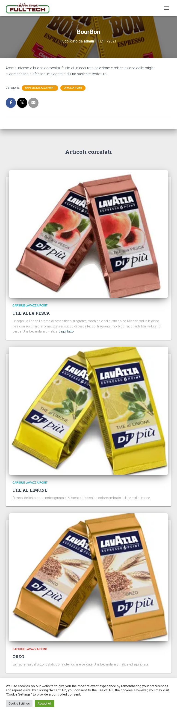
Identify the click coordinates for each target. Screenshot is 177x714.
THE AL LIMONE (29, 490)
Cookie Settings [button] (19, 703)
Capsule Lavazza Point (40, 88)
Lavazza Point (73, 88)
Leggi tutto (66, 331)
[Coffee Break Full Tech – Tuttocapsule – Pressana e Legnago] (29, 8)
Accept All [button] (44, 703)
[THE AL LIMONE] (88, 410)
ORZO (18, 656)
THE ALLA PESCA (31, 313)
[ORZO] (88, 577)
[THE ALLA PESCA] (88, 234)
